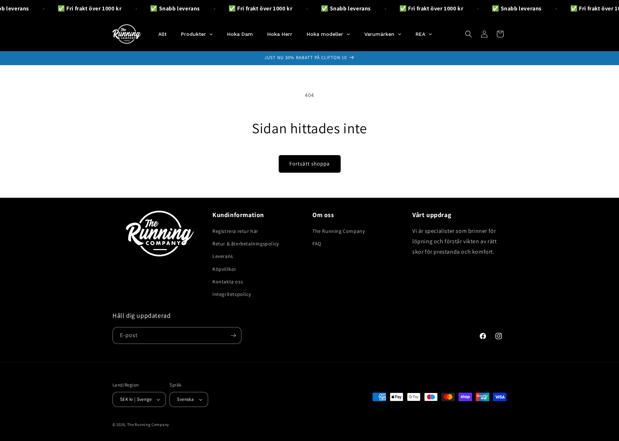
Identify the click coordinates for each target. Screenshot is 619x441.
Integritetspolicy (231, 294)
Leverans (222, 256)
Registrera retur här (235, 231)
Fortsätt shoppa (309, 163)
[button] (468, 34)
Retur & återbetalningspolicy (245, 243)
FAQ (316, 243)
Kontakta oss (227, 281)
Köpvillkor (224, 269)
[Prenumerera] (233, 335)
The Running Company (338, 231)
